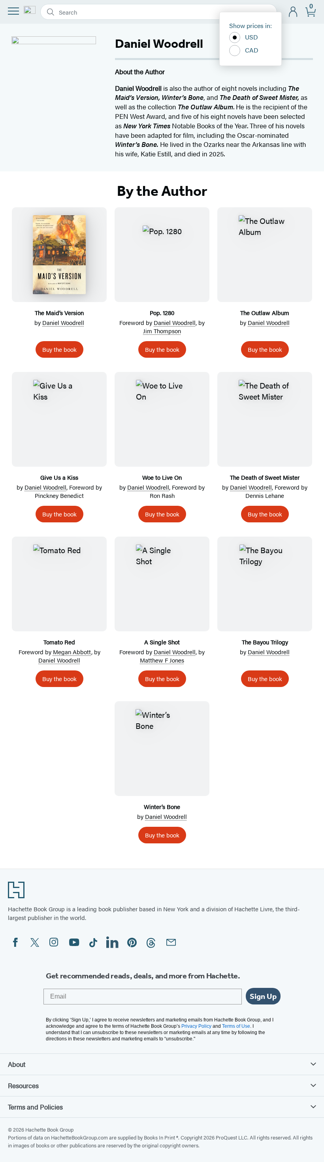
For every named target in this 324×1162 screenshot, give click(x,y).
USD (251, 36)
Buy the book (59, 349)
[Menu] (13, 11)
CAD (251, 49)
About (16, 1064)
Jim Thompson (162, 331)
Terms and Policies (35, 1106)
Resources (23, 1085)
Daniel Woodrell (63, 322)
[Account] (293, 12)
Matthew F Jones (162, 660)
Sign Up (263, 996)
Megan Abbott (72, 652)
